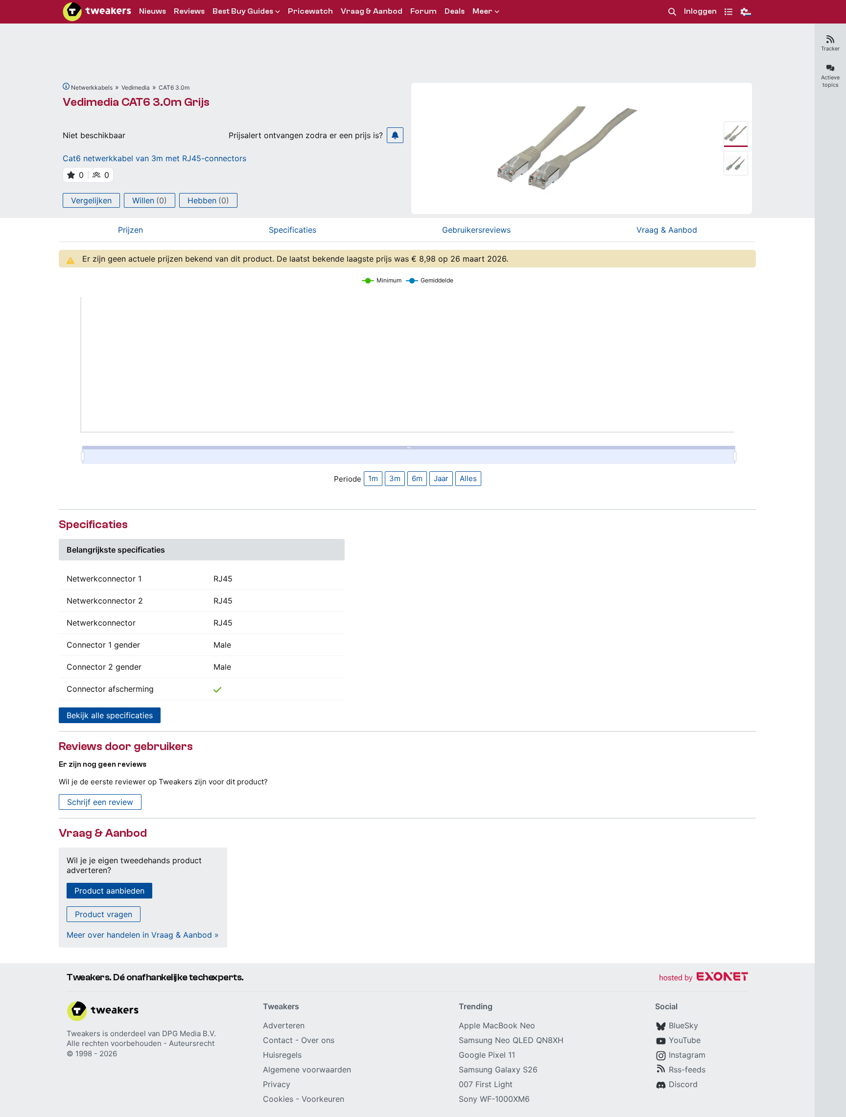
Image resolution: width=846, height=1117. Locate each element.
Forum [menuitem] (423, 11)
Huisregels (282, 1055)
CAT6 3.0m (174, 87)
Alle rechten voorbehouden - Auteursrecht (140, 1043)
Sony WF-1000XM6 (494, 1099)
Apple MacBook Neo (497, 1025)
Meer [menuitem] (482, 11)
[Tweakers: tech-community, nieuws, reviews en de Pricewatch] (97, 12)
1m (373, 478)
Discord (683, 1084)
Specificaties (292, 230)
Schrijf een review (100, 802)
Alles (468, 478)
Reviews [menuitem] (189, 11)
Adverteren (284, 1025)
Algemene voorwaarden (307, 1069)
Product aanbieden (109, 891)
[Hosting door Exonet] (703, 978)
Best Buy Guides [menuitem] (242, 11)
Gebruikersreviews (476, 230)
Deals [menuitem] (455, 11)
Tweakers (83, 1033)
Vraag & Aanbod (666, 230)
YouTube (685, 1040)
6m (417, 478)
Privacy (276, 1084)
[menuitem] (672, 12)
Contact (278, 1040)
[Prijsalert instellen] (395, 135)
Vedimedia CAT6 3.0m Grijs (136, 102)
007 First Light (486, 1084)
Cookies (278, 1099)
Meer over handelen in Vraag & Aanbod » (143, 935)
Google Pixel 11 (487, 1055)
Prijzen (130, 230)
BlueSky (683, 1025)
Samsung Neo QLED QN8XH (511, 1040)
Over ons (317, 1040)
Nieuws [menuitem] (152, 11)
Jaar (441, 478)
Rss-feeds (687, 1069)
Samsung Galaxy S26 (498, 1069)
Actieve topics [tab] (830, 81)
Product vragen (103, 914)
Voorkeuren (323, 1099)
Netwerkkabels (92, 87)
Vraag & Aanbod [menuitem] (371, 11)
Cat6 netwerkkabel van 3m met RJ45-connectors (154, 158)
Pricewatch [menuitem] (310, 11)
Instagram (687, 1055)
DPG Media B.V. (189, 1033)
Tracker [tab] (830, 48)
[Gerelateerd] (66, 86)
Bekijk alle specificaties (110, 715)
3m (394, 478)
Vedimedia (135, 87)
